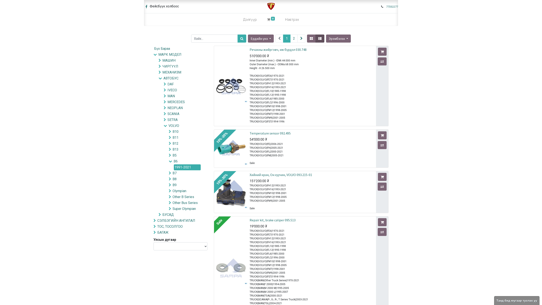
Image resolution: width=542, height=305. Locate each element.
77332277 (392, 6)
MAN (171, 96)
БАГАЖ (163, 232)
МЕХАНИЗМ (171, 72)
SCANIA (173, 114)
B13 (175, 149)
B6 (176, 161)
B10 (175, 132)
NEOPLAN (175, 108)
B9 (175, 185)
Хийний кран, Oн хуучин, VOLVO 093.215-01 (281, 175)
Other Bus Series (185, 203)
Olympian (179, 191)
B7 (175, 173)
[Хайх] (242, 39)
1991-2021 (182, 167)
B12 (175, 143)
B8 (175, 179)
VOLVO (174, 126)
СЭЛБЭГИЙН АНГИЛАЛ (176, 221)
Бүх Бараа (162, 49)
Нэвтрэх (292, 20)
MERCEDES (176, 102)
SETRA (172, 120)
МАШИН (169, 60)
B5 (175, 155)
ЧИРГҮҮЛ (170, 66)
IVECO (172, 90)
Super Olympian (184, 209)
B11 (175, 138)
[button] (338, 39)
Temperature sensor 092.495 (270, 133)
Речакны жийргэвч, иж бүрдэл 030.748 (278, 49)
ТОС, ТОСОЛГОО (170, 227)
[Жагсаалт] (319, 39)
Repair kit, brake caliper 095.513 (273, 220)
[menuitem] (250, 19)
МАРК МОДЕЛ (169, 55)
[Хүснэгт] (311, 39)
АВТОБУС (170, 78)
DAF (170, 84)
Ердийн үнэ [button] (259, 38)
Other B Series (183, 197)
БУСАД (168, 215)
